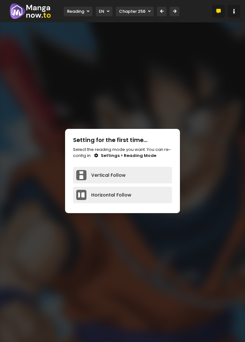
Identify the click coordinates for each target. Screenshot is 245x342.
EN (101, 11)
